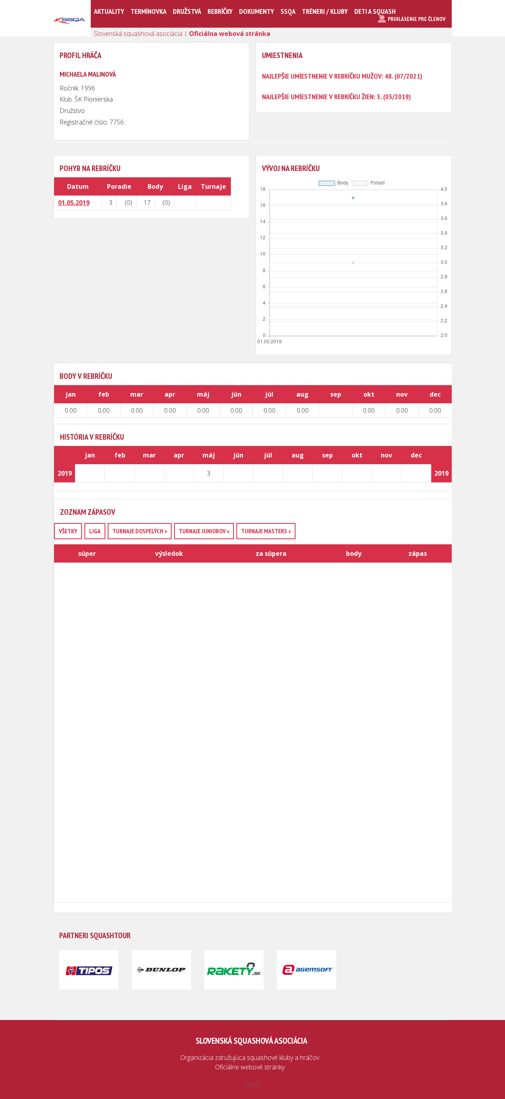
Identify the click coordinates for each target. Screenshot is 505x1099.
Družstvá (187, 11)
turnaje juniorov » (204, 531)
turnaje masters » (266, 531)
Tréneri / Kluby (325, 11)
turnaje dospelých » (139, 531)
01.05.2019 (74, 202)
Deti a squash (375, 11)
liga (95, 531)
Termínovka (148, 11)
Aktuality (109, 11)
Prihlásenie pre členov (416, 19)
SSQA (288, 11)
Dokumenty (256, 11)
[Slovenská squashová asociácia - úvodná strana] (69, 33)
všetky (68, 531)
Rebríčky (220, 11)
